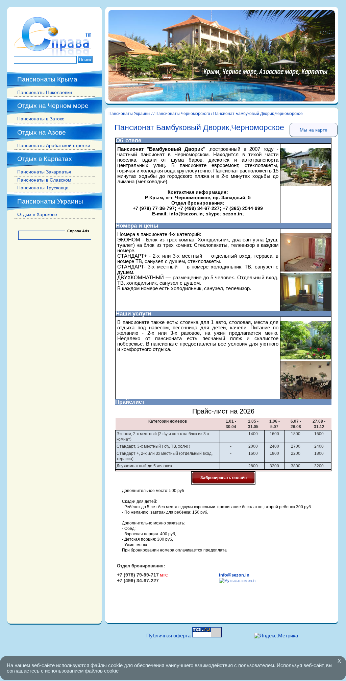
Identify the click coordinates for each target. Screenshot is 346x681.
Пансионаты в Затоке (41, 118)
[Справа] (54, 54)
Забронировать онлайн (223, 477)
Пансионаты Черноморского (182, 113)
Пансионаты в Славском (44, 180)
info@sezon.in (234, 575)
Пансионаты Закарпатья (44, 171)
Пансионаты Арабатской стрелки (53, 145)
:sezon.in (248, 581)
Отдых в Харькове (37, 214)
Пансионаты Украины (129, 113)
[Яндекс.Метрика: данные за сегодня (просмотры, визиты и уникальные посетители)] (276, 636)
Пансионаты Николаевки (44, 92)
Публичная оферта (168, 635)
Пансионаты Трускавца (43, 187)
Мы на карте (313, 130)
